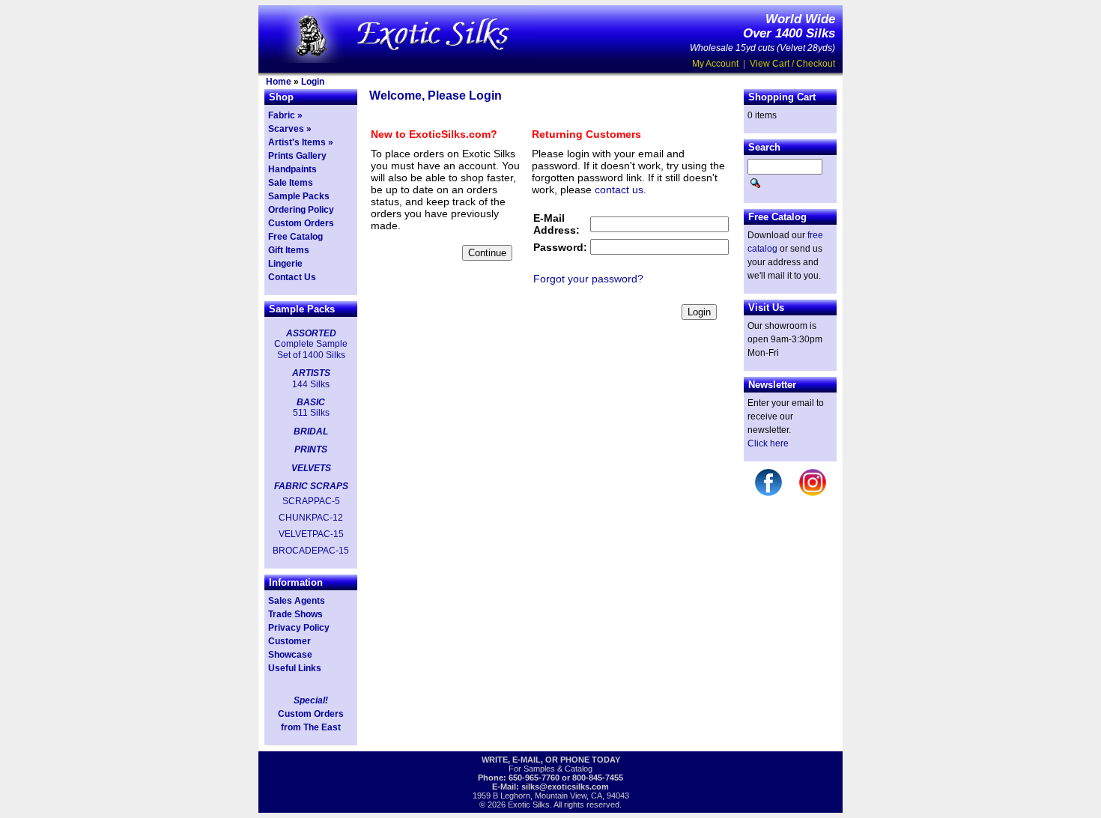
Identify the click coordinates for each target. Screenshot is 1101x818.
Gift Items (288, 250)
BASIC (311, 402)
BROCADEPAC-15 (311, 550)
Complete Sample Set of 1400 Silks (311, 349)
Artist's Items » (300, 142)
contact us (619, 190)
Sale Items (290, 183)
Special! (311, 700)
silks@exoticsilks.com (565, 786)
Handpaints (292, 169)
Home (278, 81)
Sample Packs (299, 196)
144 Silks (311, 384)
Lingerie (285, 263)
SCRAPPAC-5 (311, 501)
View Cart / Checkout (792, 63)
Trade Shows (295, 614)
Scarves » (290, 129)
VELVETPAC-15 (311, 534)
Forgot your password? (588, 279)
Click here (768, 443)
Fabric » (285, 115)
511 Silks (311, 413)
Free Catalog (295, 236)
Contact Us (292, 277)
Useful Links (294, 668)
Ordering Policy (301, 209)
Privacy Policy (299, 627)
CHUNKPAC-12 (311, 517)
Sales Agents (296, 601)
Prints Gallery (297, 156)
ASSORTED (311, 333)
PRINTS (310, 449)
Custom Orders (301, 223)
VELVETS (311, 468)
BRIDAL (311, 431)
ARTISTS (311, 373)
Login (312, 81)
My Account (715, 63)
